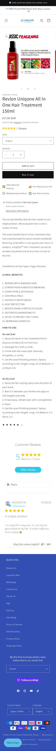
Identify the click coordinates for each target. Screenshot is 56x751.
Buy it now (28, 174)
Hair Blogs (11, 617)
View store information (17, 210)
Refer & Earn (13, 743)
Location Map (13, 575)
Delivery (10, 610)
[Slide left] (21, 88)
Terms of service (28, 740)
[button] (6, 20)
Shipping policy (44, 740)
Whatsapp (11, 582)
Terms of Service (14, 624)
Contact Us (11, 589)
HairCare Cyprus (16, 735)
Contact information (29, 744)
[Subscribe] (46, 669)
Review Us (11, 568)
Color (4, 134)
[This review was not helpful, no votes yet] (48, 544)
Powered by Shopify (31, 735)
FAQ (8, 603)
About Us (11, 596)
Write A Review (28, 469)
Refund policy (13, 631)
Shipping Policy (14, 645)
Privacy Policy (13, 638)
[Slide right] (34, 88)
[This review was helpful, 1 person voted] (42, 544)
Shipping (17, 122)
